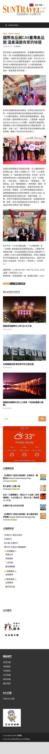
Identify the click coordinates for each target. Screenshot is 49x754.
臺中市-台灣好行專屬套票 (15, 547)
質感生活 (9, 554)
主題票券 (9, 582)
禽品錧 (17, 283)
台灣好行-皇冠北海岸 (13, 535)
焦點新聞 (17, 33)
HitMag (26, 739)
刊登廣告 (7, 671)
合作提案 (7, 675)
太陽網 (19, 735)
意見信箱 (7, 662)
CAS (12, 283)
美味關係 (9, 558)
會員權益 (7, 666)
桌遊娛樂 (9, 574)
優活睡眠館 (10, 566)
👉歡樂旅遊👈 (10, 579)
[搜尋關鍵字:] (24, 418)
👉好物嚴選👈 (10, 551)
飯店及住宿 (10, 586)
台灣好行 (8, 539)
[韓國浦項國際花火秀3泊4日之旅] (24, 323)
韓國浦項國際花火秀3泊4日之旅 (17, 326)
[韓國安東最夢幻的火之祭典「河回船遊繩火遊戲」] (24, 399)
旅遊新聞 (10, 33)
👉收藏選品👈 (10, 571)
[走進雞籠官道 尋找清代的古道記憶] (24, 361)
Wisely (18, 46)
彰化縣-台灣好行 (11, 543)
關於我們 (7, 683)
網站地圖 (7, 679)
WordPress (16, 739)
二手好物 (9, 562)
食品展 (22, 283)
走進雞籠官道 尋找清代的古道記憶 (18, 364)
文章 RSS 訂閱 (8, 699)
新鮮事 (5, 33)
